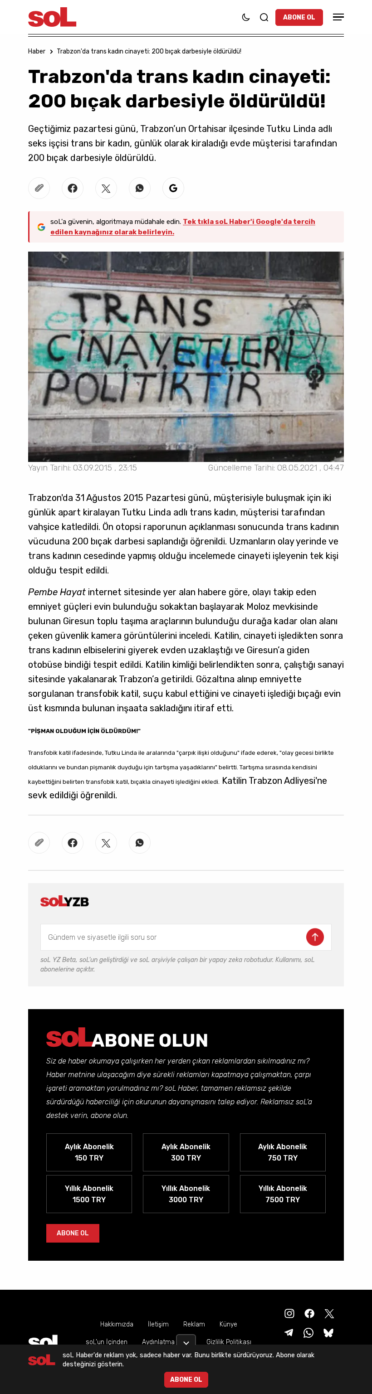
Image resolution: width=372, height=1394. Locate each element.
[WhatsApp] (307, 1332)
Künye (228, 1324)
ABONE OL (299, 17)
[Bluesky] (328, 1332)
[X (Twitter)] (328, 1313)
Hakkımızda (116, 1324)
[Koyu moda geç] (246, 17)
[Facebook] (308, 1313)
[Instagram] (288, 1313)
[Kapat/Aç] (186, 1339)
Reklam (194, 1324)
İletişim (158, 1324)
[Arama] (264, 17)
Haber (36, 51)
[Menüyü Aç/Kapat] (337, 17)
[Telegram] (288, 1332)
